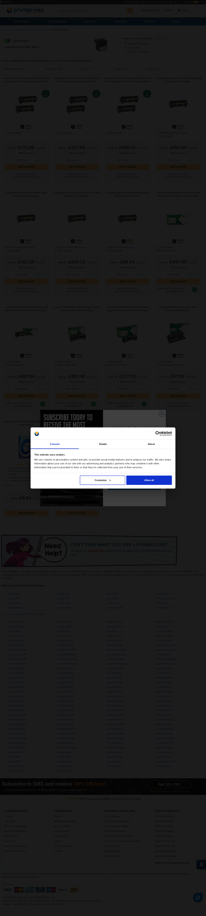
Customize (101, 480)
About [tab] (151, 444)
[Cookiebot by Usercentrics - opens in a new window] (158, 433)
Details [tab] (103, 444)
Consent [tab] (55, 444)
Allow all (149, 480)
